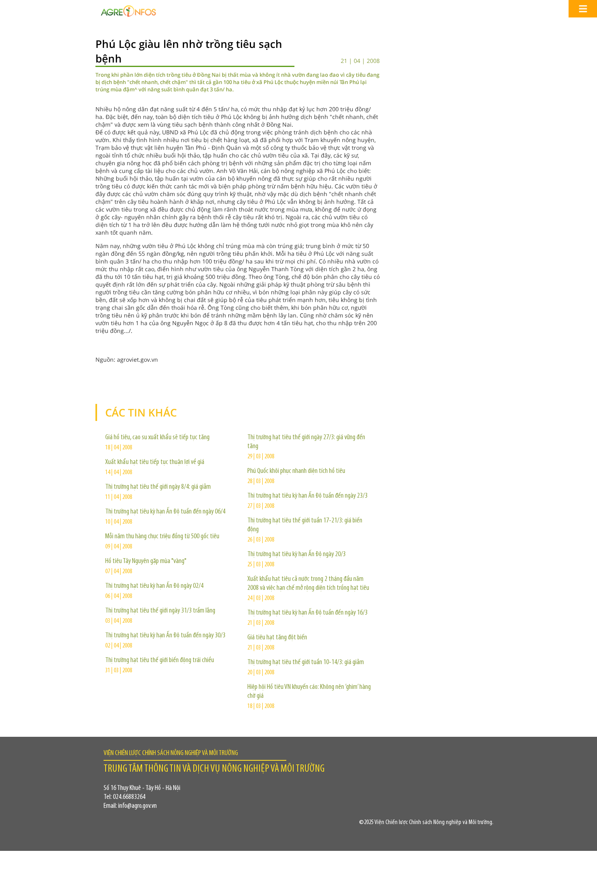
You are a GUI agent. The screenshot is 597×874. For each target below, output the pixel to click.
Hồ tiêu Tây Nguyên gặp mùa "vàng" (145, 561)
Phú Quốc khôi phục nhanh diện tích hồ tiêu (296, 471)
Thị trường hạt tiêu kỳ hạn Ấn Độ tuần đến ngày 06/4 (165, 512)
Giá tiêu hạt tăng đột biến (277, 637)
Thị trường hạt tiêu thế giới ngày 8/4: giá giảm (158, 487)
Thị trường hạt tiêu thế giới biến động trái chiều (159, 660)
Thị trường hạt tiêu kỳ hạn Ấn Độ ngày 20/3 (296, 554)
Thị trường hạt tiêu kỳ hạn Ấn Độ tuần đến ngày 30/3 (165, 635)
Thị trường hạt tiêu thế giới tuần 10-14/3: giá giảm (305, 662)
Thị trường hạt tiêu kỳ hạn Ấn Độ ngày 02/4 (154, 586)
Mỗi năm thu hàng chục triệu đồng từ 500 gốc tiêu (162, 536)
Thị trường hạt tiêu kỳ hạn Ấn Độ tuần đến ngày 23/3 (307, 496)
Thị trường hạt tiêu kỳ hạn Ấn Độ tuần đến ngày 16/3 (307, 613)
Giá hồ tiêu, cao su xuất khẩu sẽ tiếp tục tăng (157, 437)
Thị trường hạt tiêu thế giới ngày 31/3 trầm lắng (160, 611)
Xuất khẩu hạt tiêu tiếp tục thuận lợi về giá (154, 462)
